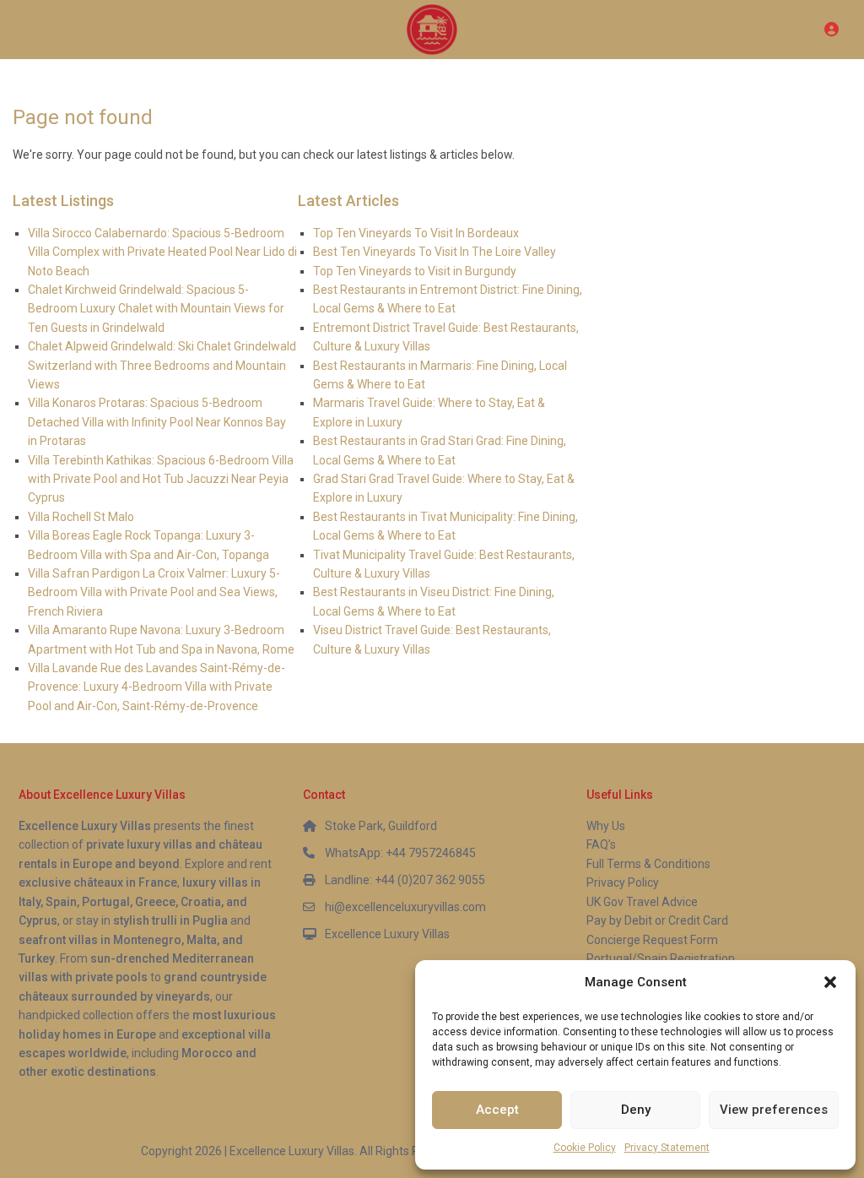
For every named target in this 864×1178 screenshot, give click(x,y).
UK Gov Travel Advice (642, 902)
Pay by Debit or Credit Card (657, 920)
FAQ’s (601, 844)
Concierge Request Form (652, 940)
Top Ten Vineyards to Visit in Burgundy (414, 271)
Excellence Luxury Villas (387, 934)
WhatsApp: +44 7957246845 (400, 853)
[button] (830, 982)
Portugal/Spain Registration (660, 958)
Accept (497, 1109)
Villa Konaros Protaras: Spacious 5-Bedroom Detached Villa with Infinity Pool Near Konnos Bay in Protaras (157, 422)
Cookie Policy (585, 1148)
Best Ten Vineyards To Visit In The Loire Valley (434, 251)
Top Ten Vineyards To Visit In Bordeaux (416, 233)
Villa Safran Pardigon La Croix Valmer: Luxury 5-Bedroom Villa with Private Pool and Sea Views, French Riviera (154, 592)
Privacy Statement (667, 1148)
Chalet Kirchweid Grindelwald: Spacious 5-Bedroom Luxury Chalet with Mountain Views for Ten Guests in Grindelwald (156, 308)
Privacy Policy (622, 882)
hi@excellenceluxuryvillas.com (405, 907)
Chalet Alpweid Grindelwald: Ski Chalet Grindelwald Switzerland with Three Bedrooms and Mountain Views (162, 365)
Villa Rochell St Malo (81, 517)
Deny (636, 1109)
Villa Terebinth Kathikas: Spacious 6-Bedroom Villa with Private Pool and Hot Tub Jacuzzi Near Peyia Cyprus (161, 479)
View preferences (774, 1109)
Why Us (605, 826)
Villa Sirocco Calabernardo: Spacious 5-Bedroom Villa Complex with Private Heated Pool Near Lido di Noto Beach (162, 252)
